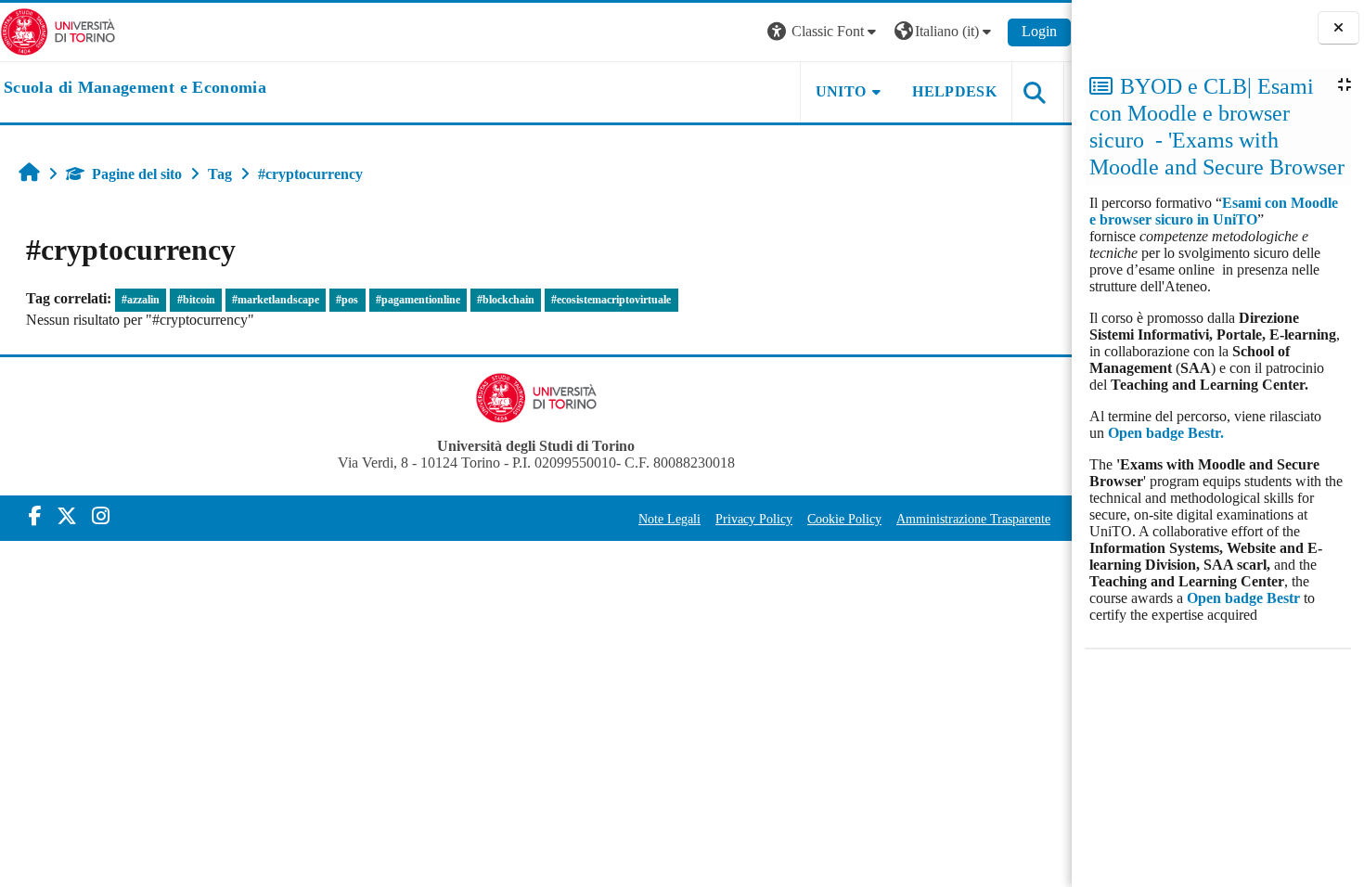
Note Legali (669, 518)
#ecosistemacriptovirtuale (611, 299)
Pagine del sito (137, 174)
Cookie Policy (844, 518)
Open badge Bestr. (1166, 433)
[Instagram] (100, 516)
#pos (347, 299)
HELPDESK (954, 91)
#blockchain (505, 299)
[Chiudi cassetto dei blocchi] (1338, 28)
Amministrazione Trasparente (973, 518)
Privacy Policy (753, 518)
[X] (66, 516)
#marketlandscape (275, 299)
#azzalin (141, 299)
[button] (824, 32)
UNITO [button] (841, 91)
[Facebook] (35, 516)
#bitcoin (196, 299)
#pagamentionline (418, 299)
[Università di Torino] (58, 30)
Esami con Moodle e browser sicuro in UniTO (1213, 211)
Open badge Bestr (1243, 598)
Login (1039, 31)
